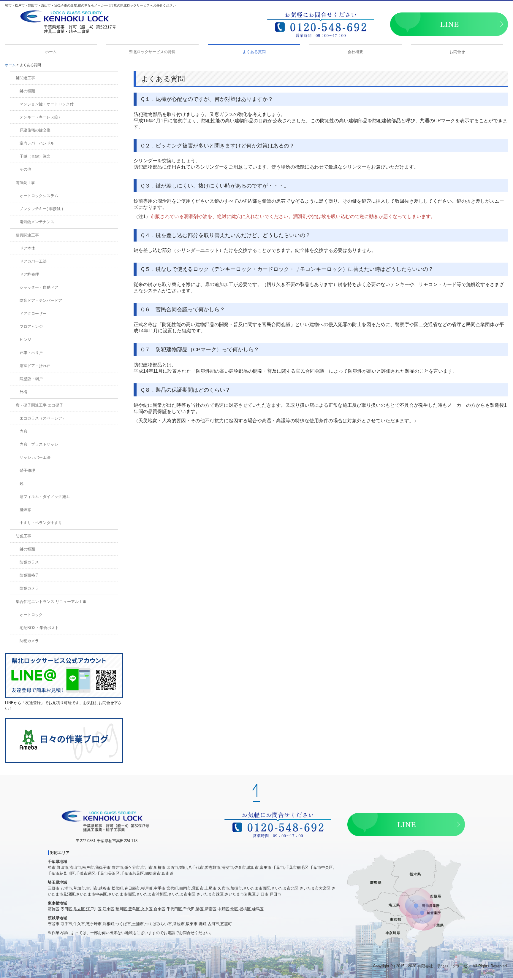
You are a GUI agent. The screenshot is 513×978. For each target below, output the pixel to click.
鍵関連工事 (25, 78)
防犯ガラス (29, 562)
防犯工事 (23, 536)
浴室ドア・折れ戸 (35, 365)
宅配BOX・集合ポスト (39, 627)
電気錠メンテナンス (37, 222)
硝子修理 (27, 470)
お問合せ (457, 52)
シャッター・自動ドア (39, 287)
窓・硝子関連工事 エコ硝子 (39, 405)
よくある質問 (254, 52)
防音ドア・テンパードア (41, 300)
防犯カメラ (29, 588)
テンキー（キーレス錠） (41, 117)
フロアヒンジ (31, 326)
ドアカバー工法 (33, 261)
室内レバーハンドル (37, 143)
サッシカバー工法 (35, 457)
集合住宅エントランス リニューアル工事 (51, 601)
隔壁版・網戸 (31, 379)
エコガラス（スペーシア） (43, 418)
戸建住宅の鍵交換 (35, 130)
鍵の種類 (27, 91)
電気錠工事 (25, 182)
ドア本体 (27, 248)
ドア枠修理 (29, 274)
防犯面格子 (29, 575)
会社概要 (355, 52)
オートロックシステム (39, 195)
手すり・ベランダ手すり (41, 522)
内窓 (23, 431)
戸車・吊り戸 (31, 352)
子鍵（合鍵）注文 (35, 156)
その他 (25, 169)
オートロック (31, 614)
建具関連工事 (27, 235)
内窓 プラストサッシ (39, 444)
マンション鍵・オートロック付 (47, 104)
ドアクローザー (33, 313)
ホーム (51, 52)
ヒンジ (25, 339)
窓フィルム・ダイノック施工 (45, 496)
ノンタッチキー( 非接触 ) (41, 209)
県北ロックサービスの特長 (152, 52)
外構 (23, 392)
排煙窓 (25, 509)
